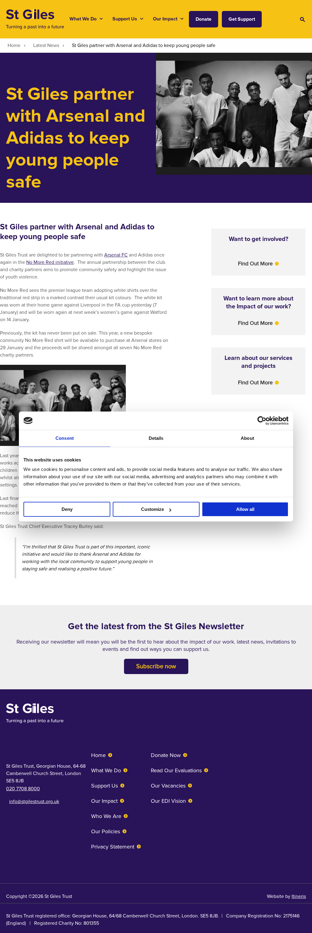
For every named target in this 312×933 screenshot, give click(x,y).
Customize (152, 509)
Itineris (299, 896)
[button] (258, 263)
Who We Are (106, 816)
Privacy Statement (112, 846)
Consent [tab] (64, 438)
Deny (67, 509)
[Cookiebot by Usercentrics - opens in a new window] (262, 420)
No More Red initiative (50, 262)
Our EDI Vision (168, 801)
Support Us (104, 785)
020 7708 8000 (23, 789)
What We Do (106, 770)
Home (98, 755)
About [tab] (247, 438)
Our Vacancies (168, 785)
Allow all (245, 509)
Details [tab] (156, 438)
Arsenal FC (116, 255)
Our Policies (105, 831)
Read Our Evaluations (176, 770)
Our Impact (104, 801)
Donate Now (166, 755)
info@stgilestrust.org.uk (34, 801)
